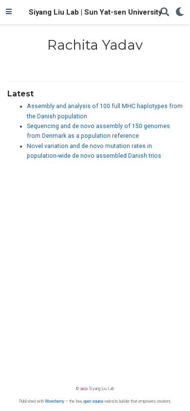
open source (93, 401)
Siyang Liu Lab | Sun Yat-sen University (95, 12)
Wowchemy (54, 401)
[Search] (164, 12)
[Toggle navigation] (9, 12)
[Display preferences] (179, 12)
